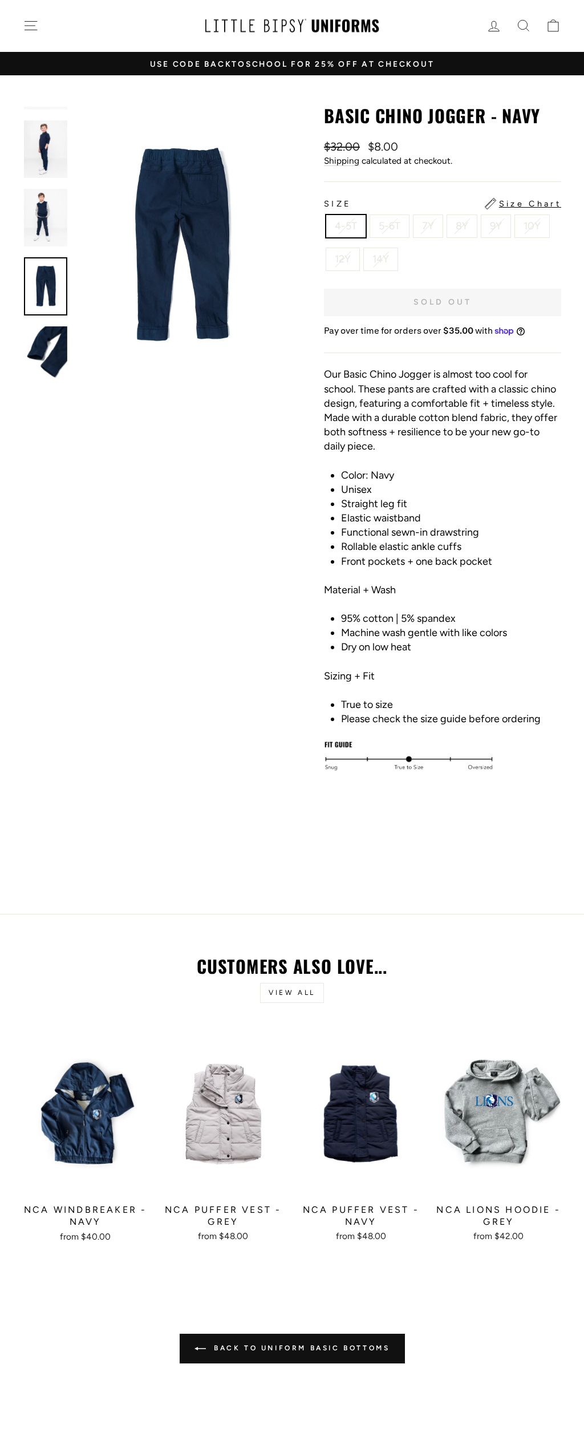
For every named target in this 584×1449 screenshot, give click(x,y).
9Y (496, 226)
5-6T (389, 226)
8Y (462, 226)
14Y (380, 259)
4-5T (346, 226)
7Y (428, 226)
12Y (343, 259)
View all (292, 993)
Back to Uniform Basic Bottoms (300, 1348)
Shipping (341, 160)
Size (442, 204)
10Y (532, 226)
